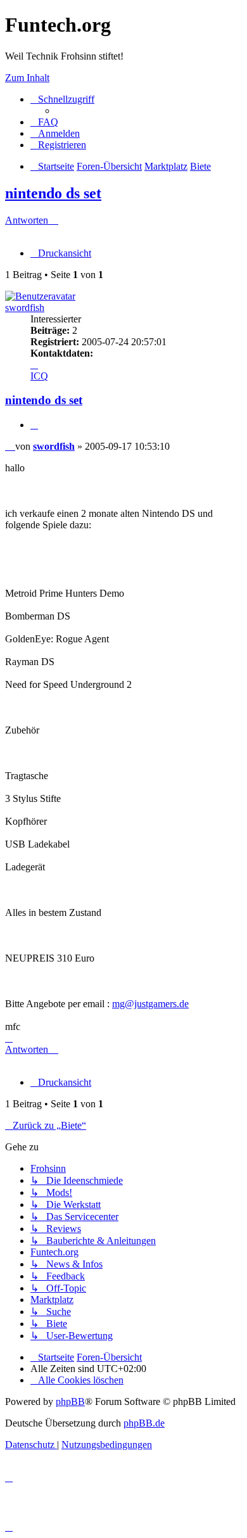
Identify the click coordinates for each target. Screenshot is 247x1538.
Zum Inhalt (27, 77)
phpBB (70, 1401)
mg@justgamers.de (150, 1003)
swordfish (24, 307)
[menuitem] (44, 122)
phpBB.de (144, 1423)
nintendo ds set (53, 193)
